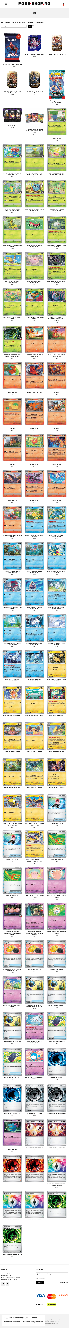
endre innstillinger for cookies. (50, 1323)
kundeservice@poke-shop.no (13, 1277)
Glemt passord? (64, 1282)
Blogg (47, 1316)
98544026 (8, 1275)
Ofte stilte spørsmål (56, 1316)
